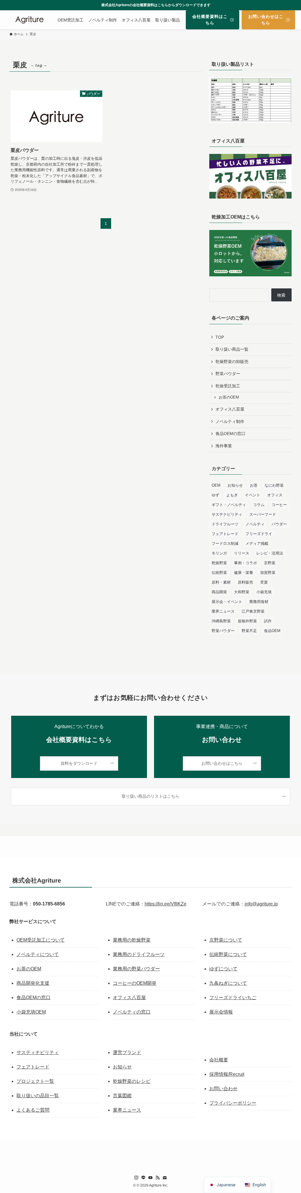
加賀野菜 (267, 572)
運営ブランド (127, 1052)
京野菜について (225, 939)
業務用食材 (258, 601)
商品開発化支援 (32, 983)
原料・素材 (221, 582)
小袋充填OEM (31, 1011)
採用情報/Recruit (226, 1074)
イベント (252, 495)
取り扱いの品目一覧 (37, 1095)
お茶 (253, 485)
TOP (219, 337)
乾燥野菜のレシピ (131, 1081)
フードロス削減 (225, 543)
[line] (143, 1177)
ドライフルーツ (225, 524)
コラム (259, 505)
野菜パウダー (227, 373)
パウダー (279, 524)
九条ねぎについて (228, 983)
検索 (281, 295)
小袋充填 (264, 592)
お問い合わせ (223, 1088)
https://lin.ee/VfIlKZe (165, 903)
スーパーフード (262, 514)
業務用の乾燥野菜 (131, 939)
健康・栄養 (243, 572)
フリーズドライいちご (232, 997)
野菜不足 (249, 631)
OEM (216, 485)
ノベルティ (255, 524)
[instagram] (136, 1177)
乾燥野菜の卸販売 (231, 361)
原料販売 (245, 582)
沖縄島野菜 (221, 621)
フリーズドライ (258, 534)
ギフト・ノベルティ (229, 505)
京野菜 (269, 563)
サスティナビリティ (37, 1052)
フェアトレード (225, 534)
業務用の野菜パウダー (136, 968)
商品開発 (219, 592)
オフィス (274, 495)
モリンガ (219, 553)
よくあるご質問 (32, 1110)
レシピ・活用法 (269, 553)
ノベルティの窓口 (131, 1011)
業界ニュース (223, 611)
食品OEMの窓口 (230, 433)
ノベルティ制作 (229, 421)
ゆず (215, 495)
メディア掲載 (256, 543)
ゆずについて (223, 968)
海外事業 (223, 445)
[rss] (157, 1177)
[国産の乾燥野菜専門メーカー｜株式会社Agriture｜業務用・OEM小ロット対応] (29, 20)
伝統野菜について (228, 954)
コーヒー (279, 505)
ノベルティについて (37, 954)
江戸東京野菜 (253, 611)
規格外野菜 (247, 621)
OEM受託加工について (40, 939)
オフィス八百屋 (229, 409)
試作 (268, 621)
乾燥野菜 (219, 563)
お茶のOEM (229, 397)
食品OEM (272, 631)
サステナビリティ (227, 514)
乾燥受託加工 (227, 386)
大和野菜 (241, 592)
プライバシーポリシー (232, 1102)
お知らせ (235, 485)
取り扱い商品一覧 (231, 349)
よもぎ (232, 495)
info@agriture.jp (261, 903)
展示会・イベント (227, 601)
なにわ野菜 (274, 485)
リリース (241, 553)
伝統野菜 (219, 572)
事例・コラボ (245, 563)
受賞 (264, 582)
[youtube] (150, 1177)
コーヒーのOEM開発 (134, 983)
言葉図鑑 (122, 1095)
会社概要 (218, 1059)
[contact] (164, 1177)
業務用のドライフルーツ (139, 954)
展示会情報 (221, 1011)
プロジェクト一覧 (35, 1081)
